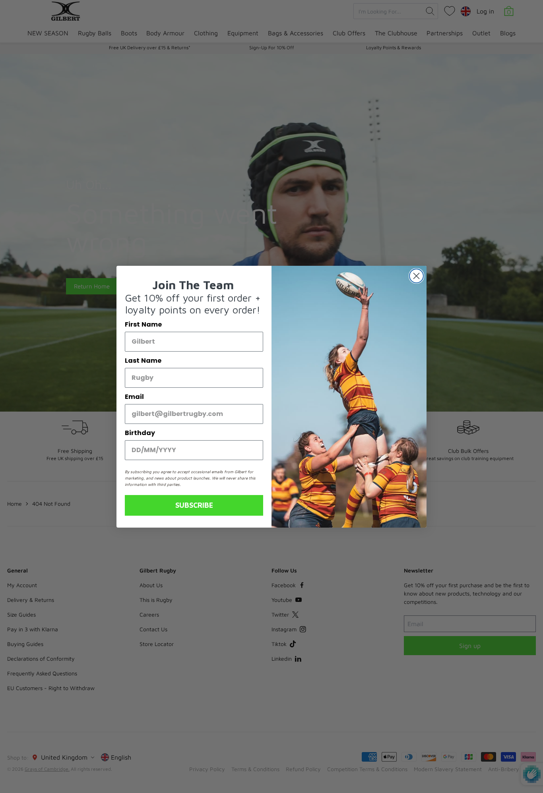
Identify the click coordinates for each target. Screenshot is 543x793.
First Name (143, 324)
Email (134, 396)
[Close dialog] (416, 276)
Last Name (143, 360)
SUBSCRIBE (194, 505)
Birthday (140, 432)
